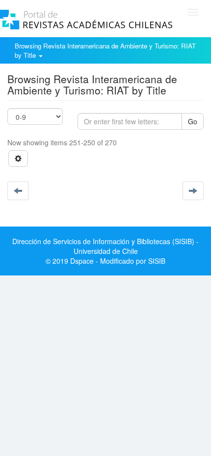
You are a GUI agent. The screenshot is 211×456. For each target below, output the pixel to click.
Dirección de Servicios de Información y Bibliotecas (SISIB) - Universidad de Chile (105, 246)
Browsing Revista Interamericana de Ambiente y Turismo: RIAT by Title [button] (105, 50)
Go (192, 121)
